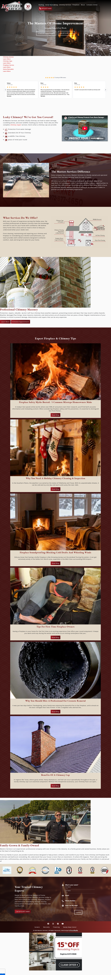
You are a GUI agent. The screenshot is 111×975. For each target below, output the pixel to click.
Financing (56, 927)
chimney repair (15, 125)
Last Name (68, 890)
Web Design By (65, 930)
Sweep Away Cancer (69, 927)
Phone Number (70, 901)
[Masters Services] (16, 7)
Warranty (46, 927)
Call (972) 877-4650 (66, 33)
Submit (78, 912)
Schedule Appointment (46, 33)
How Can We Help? (71, 905)
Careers (37, 927)
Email (67, 895)
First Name (68, 887)
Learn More (5, 322)
